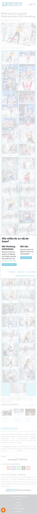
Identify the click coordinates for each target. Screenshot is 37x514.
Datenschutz (21, 272)
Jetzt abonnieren (26, 257)
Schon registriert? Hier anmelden (25, 276)
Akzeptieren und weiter (9, 264)
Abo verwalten (31, 272)
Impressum (12, 272)
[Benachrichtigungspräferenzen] (3, 510)
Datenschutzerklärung (8, 261)
